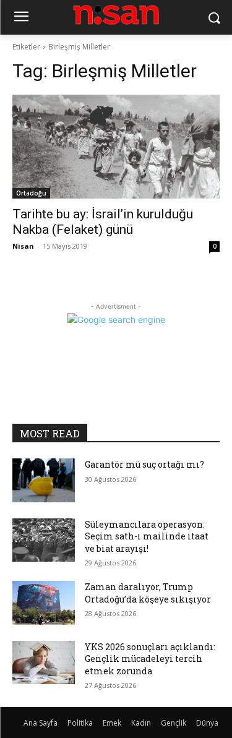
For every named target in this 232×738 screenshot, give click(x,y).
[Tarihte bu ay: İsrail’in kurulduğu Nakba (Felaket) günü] (116, 147)
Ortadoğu (31, 193)
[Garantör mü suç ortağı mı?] (43, 480)
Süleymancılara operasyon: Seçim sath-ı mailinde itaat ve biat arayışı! (146, 536)
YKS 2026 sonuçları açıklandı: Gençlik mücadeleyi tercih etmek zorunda (150, 659)
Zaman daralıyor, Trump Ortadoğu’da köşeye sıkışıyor (148, 593)
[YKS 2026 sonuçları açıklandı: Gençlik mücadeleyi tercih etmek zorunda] (43, 662)
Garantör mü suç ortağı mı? (144, 464)
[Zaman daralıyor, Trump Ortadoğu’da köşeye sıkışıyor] (43, 602)
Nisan (23, 246)
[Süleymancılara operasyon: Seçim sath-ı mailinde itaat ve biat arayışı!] (43, 540)
